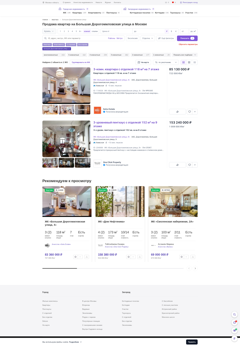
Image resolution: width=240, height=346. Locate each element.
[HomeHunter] (49, 11)
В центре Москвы (89, 301)
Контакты (117, 2)
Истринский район (169, 309)
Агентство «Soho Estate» (61, 244)
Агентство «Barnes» (165, 247)
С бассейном (167, 301)
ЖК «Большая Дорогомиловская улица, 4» (112, 80)
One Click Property (112, 162)
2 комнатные (140, 55)
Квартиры (79, 13)
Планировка (55, 100)
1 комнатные (161, 55)
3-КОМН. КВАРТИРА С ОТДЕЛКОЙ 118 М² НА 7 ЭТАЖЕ (126, 69)
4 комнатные (98, 55)
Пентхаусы (112, 13)
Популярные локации (91, 321)
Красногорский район (171, 313)
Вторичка (86, 305)
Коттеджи (161, 13)
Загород (126, 292)
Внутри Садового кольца (92, 329)
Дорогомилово (142, 80)
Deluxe (45, 321)
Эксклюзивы (87, 313)
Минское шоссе (168, 317)
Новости (99, 2)
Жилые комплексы (50, 301)
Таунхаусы (177, 13)
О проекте (66, 2)
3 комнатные (119, 55)
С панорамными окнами (92, 325)
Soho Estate (109, 109)
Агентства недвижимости (83, 2)
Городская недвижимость (74, 9)
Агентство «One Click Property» (117, 247)
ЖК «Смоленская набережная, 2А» (172, 221)
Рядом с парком (89, 317)
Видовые (86, 309)
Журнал (108, 2)
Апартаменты (96, 13)
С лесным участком (170, 305)
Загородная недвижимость (139, 9)
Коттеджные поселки (141, 13)
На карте (46, 325)
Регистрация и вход (190, 2)
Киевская (100, 85)
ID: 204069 (98, 147)
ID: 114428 (98, 91)
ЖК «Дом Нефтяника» (111, 221)
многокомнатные (54, 55)
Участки (191, 13)
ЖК (66, 13)
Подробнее (74, 342)
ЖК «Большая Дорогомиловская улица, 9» (112, 137)
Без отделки (47, 317)
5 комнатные (77, 55)
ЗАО (133, 80)
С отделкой (47, 313)
